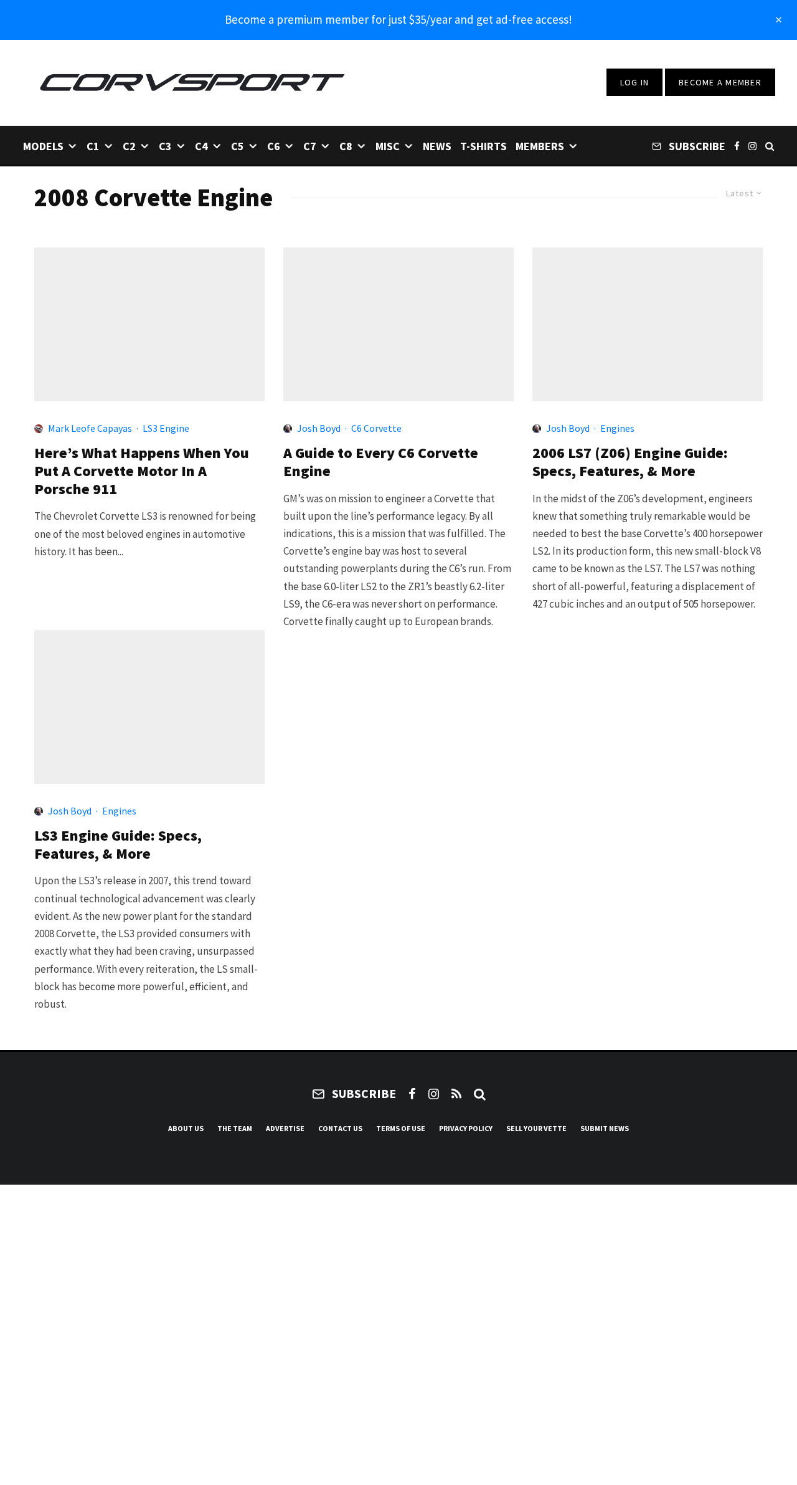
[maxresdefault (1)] (149, 324)
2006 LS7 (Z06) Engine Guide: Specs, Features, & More (630, 462)
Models (43, 146)
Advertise (285, 1128)
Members (540, 146)
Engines (617, 428)
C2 (129, 146)
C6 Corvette (376, 428)
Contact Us (340, 1128)
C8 (345, 146)
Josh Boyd (319, 428)
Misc (387, 146)
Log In (634, 82)
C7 (309, 146)
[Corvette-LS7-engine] (398, 324)
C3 (165, 146)
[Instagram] (752, 145)
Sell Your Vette (536, 1128)
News (437, 146)
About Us (186, 1128)
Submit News (604, 1128)
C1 (93, 146)
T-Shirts (483, 146)
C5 (237, 146)
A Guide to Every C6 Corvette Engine (380, 462)
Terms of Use (400, 1128)
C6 (273, 146)
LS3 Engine (166, 428)
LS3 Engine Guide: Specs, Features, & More (118, 845)
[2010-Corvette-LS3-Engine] (149, 707)
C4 (201, 146)
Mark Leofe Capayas (90, 428)
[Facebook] (737, 145)
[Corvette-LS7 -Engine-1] (647, 324)
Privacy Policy (466, 1128)
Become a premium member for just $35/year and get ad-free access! (398, 19)
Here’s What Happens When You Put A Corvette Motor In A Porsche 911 (141, 471)
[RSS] (456, 1093)
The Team (234, 1128)
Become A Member (720, 82)
